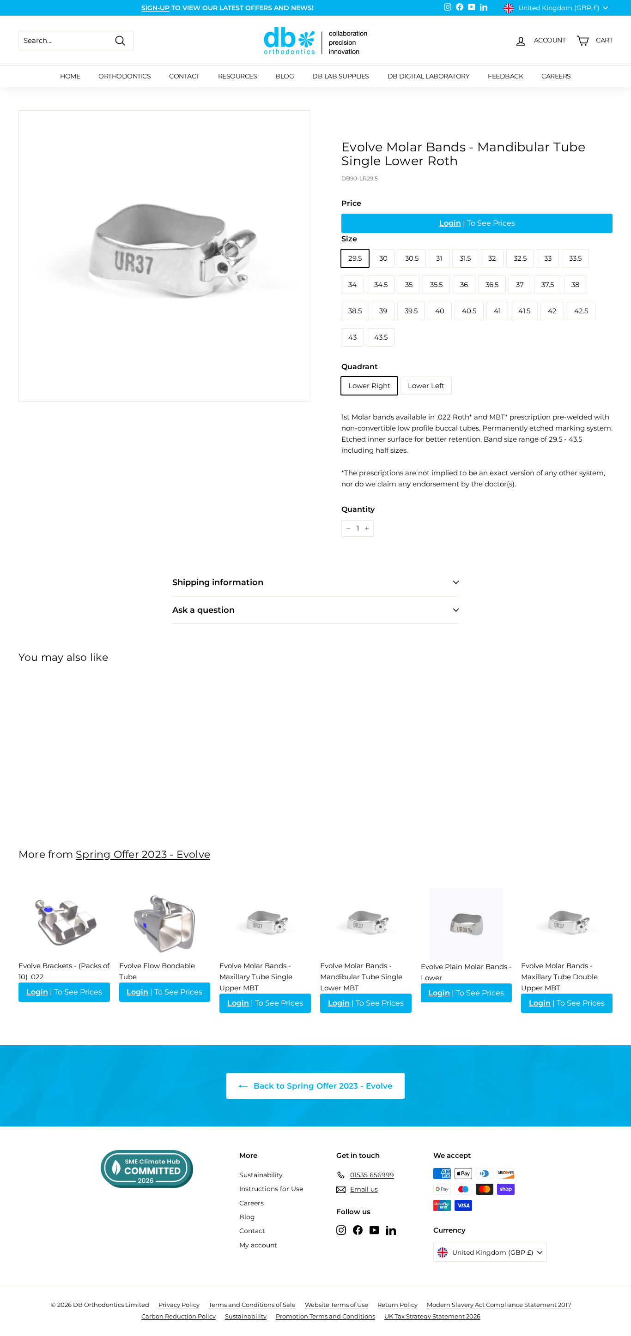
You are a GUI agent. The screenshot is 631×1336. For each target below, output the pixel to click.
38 (575, 284)
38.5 (355, 310)
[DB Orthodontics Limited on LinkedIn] (391, 1229)
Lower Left (426, 385)
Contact (184, 76)
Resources (237, 76)
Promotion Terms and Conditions (325, 1316)
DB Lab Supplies (340, 76)
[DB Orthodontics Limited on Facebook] (358, 1229)
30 (383, 258)
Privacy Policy (179, 1304)
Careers (556, 76)
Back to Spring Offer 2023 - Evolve (322, 1085)
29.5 (355, 258)
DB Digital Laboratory (429, 76)
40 (439, 310)
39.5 (411, 310)
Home (70, 76)
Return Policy (397, 1304)
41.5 (524, 310)
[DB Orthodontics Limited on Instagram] (341, 1229)
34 (352, 284)
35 (409, 284)
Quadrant (359, 366)
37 (520, 284)
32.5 (520, 258)
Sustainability (261, 1175)
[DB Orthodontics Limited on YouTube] (374, 1229)
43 (352, 337)
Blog (284, 76)
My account (258, 1245)
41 (497, 310)
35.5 (436, 284)
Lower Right (369, 385)
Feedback (505, 76)
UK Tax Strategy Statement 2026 (432, 1316)
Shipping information (217, 582)
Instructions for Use (271, 1189)
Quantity (358, 509)
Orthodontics (124, 76)
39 (383, 310)
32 (492, 258)
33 (548, 258)
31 (439, 258)
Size (349, 238)
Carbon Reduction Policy (178, 1316)
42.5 (581, 310)
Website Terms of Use (336, 1304)
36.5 (491, 284)
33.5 (575, 258)
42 (552, 310)
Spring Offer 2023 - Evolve (143, 854)
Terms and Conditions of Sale (252, 1304)
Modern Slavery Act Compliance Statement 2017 (499, 1304)
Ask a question (203, 610)
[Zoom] (164, 256)
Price (351, 203)
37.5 (547, 284)
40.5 (469, 310)
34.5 (381, 284)
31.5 (465, 258)
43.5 (381, 337)
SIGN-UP (155, 8)
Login (450, 223)
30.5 (412, 258)
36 (464, 284)
